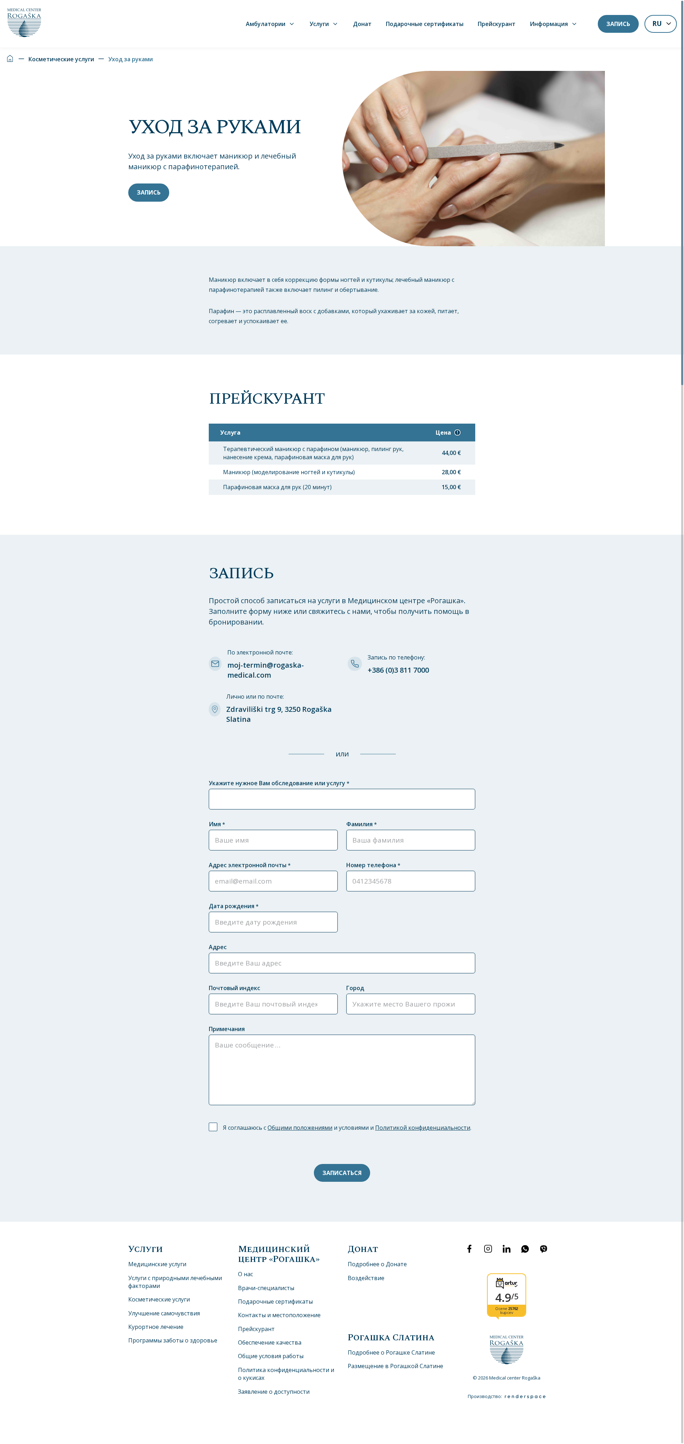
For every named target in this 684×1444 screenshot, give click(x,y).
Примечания (227, 1029)
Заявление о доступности (274, 1392)
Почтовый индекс (234, 988)
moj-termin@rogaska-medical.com (265, 670)
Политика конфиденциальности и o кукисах (286, 1374)
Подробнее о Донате (377, 1264)
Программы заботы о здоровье (172, 1340)
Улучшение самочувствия (164, 1313)
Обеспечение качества (269, 1342)
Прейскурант (496, 24)
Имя (217, 824)
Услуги (319, 24)
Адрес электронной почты (250, 865)
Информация (549, 24)
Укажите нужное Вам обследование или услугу (279, 783)
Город (355, 988)
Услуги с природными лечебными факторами (175, 1282)
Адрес (218, 947)
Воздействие (366, 1278)
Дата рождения (234, 906)
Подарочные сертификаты (424, 24)
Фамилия (361, 824)
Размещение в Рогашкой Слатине (395, 1366)
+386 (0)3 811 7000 (398, 670)
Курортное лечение (155, 1327)
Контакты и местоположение (279, 1315)
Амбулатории (265, 24)
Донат (362, 24)
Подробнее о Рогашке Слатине (391, 1352)
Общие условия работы (271, 1356)
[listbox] (660, 24)
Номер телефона (373, 865)
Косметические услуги (61, 59)
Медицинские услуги (157, 1264)
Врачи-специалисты (266, 1288)
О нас (245, 1274)
